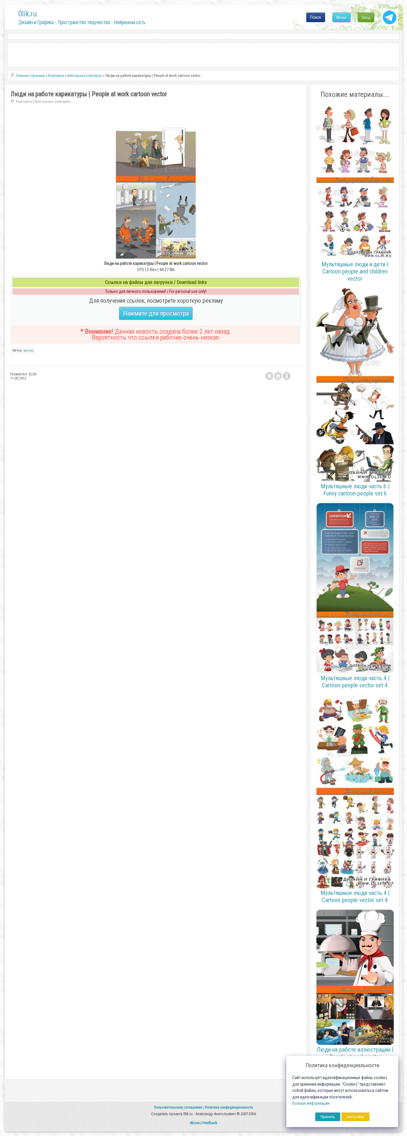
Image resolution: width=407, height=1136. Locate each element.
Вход (366, 17)
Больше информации (311, 1103)
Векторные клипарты (53, 101)
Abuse (195, 1123)
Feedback (209, 1123)
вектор (28, 350)
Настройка (355, 1117)
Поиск (315, 17)
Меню (341, 17)
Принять (328, 1117)
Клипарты (24, 101)
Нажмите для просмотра (156, 313)
